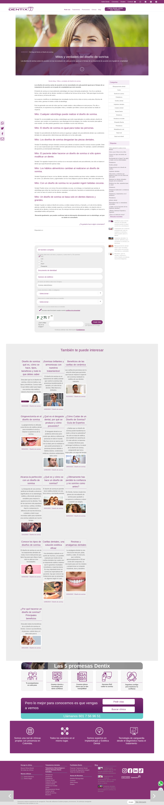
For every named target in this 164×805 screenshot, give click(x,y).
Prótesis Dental (50, 780)
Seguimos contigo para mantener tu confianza (131, 687)
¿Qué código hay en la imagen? (42, 324)
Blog (99, 9)
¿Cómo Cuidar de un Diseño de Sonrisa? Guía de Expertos (75, 419)
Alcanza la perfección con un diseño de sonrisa (31, 480)
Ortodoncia (119, 115)
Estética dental (119, 100)
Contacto (130, 1)
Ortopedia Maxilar (119, 122)
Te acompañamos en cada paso (32, 684)
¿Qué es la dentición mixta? (117, 214)
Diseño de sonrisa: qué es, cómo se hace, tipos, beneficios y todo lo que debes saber (31, 367)
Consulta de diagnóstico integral (79, 770)
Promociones (86, 9)
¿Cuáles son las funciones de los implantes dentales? (118, 207)
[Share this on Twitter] (2, 128)
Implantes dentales (119, 104)
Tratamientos (76, 9)
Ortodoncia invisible (119, 118)
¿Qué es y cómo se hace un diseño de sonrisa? (53, 480)
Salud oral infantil (119, 136)
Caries (119, 90)
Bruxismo (48, 794)
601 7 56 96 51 (82, 716)
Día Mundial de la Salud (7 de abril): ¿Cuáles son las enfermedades (119, 159)
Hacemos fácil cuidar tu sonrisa (107, 685)
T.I (41, 261)
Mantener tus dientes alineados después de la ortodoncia (117, 180)
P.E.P (42, 264)
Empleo (123, 1)
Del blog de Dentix (34, 52)
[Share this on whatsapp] (2, 123)
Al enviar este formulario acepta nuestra (61, 310)
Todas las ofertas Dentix (77, 772)
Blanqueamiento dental (119, 86)
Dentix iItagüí (28, 778)
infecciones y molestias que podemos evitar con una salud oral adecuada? (118, 175)
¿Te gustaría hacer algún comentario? (92, 224)
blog (54, 81)
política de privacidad (73, 310)
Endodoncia (119, 97)
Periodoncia (119, 125)
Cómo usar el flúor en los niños (117, 152)
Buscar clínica (119, 709)
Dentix (50, 81)
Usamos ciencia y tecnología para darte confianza (57, 686)
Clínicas (94, 9)
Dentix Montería (29, 776)
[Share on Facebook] (2, 133)
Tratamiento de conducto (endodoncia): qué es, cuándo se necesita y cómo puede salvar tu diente (121, 232)
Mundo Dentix (119, 111)
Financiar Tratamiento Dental (79, 768)
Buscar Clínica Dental (27, 768)
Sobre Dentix (105, 1)
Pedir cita (67, 9)
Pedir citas (118, 701)
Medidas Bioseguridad (76, 778)
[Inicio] (21, 9)
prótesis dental (113, 200)
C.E (42, 259)
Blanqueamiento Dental (52, 789)
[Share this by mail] (2, 138)
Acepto (131, 802)
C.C (42, 256)
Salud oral (119, 133)
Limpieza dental (119, 108)
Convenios (115, 1)
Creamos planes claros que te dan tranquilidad (82, 686)
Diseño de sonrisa (119, 93)
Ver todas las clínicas (27, 770)
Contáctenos (80, 330)
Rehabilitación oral (119, 129)
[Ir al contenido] (82, 69)
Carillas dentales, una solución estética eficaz (53, 544)
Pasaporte (44, 266)
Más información (141, 802)
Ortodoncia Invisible (51, 785)
